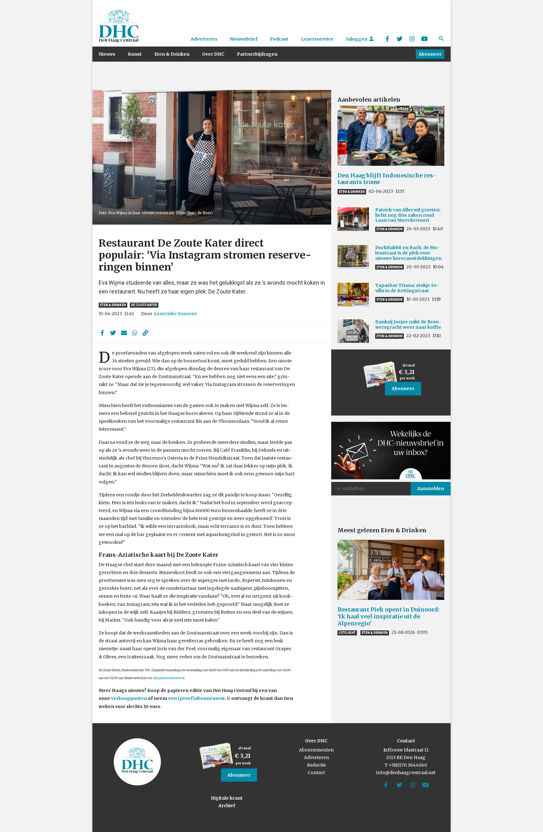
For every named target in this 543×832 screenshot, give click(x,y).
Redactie (316, 765)
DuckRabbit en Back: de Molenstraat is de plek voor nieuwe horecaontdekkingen (408, 253)
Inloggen (357, 39)
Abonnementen (316, 750)
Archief (226, 805)
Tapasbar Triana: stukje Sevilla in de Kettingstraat (407, 287)
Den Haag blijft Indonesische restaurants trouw (386, 179)
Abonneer (430, 54)
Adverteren (204, 39)
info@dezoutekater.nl (168, 678)
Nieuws (107, 54)
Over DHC (213, 54)
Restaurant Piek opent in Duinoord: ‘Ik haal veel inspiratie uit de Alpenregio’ (388, 616)
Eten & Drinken (171, 54)
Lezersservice (317, 39)
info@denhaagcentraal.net (406, 772)
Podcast (279, 39)
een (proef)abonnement (196, 698)
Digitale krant (227, 798)
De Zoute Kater (144, 305)
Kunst (135, 54)
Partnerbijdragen (257, 54)
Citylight (347, 632)
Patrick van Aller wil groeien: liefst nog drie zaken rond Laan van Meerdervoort (408, 215)
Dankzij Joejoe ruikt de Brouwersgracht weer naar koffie (408, 324)
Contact (316, 772)
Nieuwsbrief (243, 39)
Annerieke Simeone (175, 313)
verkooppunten (129, 698)
